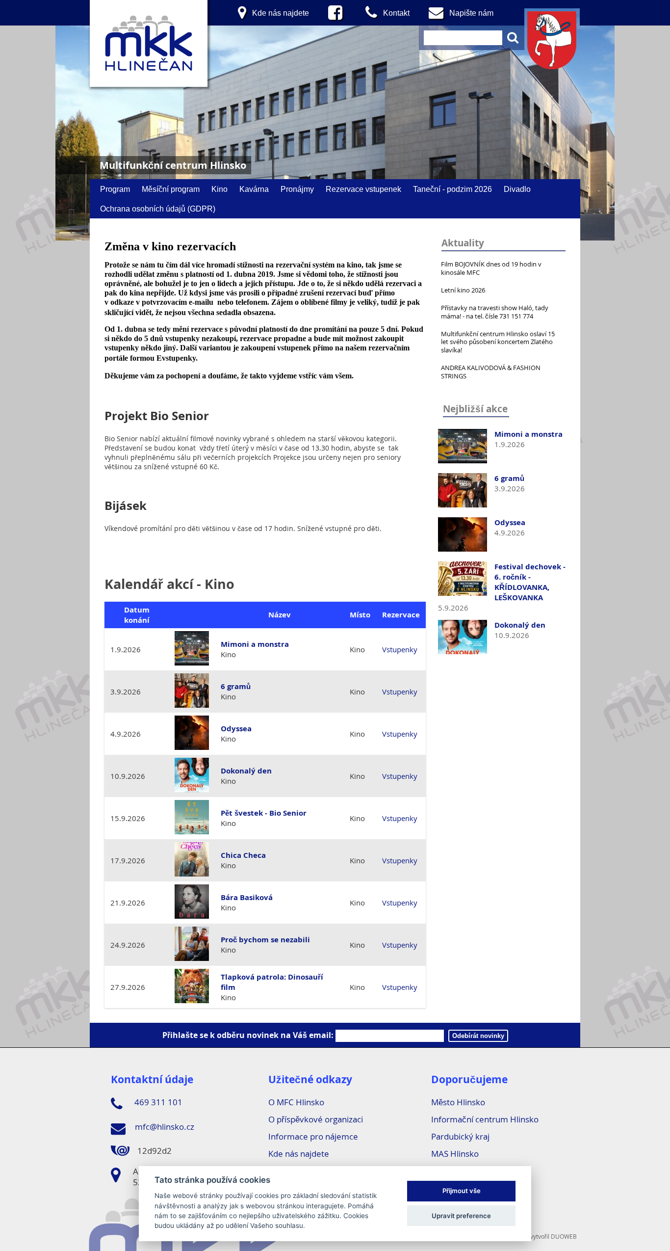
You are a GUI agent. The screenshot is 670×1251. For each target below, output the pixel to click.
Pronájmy (297, 189)
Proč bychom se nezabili (265, 939)
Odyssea (509, 522)
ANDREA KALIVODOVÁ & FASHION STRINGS (491, 371)
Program (115, 189)
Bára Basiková (247, 897)
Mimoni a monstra (528, 434)
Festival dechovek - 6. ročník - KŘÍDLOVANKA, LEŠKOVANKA (530, 582)
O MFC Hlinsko (296, 1102)
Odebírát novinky (478, 1035)
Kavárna (254, 189)
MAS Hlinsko (455, 1153)
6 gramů (509, 478)
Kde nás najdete (298, 1153)
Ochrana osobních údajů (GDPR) (157, 208)
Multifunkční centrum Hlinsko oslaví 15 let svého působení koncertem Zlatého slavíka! (498, 342)
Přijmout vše (461, 1191)
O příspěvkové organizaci (315, 1119)
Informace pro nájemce (313, 1136)
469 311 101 (157, 1102)
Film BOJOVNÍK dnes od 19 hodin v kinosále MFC (491, 268)
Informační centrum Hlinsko (485, 1119)
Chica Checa (243, 855)
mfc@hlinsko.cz (163, 1126)
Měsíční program (171, 189)
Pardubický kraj (460, 1136)
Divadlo (517, 189)
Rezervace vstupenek (363, 189)
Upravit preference (461, 1216)
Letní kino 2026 (463, 290)
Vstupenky (399, 649)
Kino (219, 189)
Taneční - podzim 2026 (452, 189)
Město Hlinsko (458, 1102)
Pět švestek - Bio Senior (264, 813)
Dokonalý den (519, 625)
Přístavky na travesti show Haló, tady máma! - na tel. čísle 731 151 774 (494, 311)
